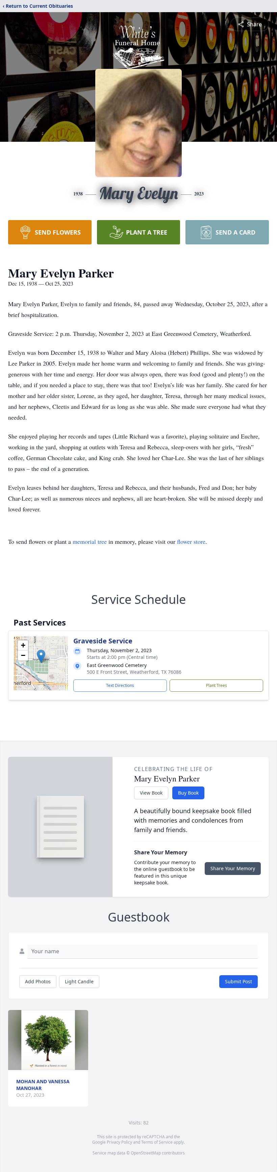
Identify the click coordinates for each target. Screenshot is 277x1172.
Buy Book (188, 793)
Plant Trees (216, 685)
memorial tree (90, 541)
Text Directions (120, 685)
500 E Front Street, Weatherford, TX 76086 (134, 672)
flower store (191, 541)
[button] (41, 656)
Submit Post (238, 981)
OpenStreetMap (146, 1153)
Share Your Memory (232, 868)
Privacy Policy (119, 1142)
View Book (151, 793)
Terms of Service (157, 1142)
